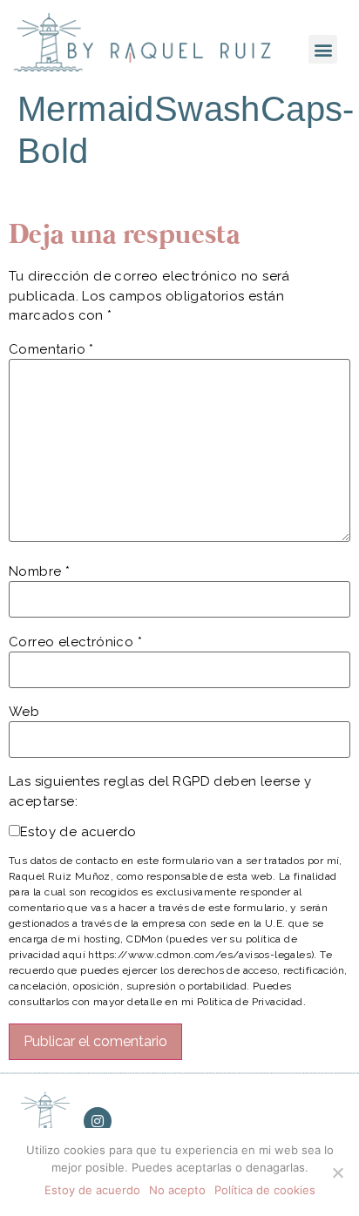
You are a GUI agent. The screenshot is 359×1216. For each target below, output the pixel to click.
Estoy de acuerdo (78, 832)
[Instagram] (98, 1121)
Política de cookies (264, 1190)
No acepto (177, 1190)
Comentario (51, 349)
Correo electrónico (75, 642)
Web (24, 712)
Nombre (39, 571)
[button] (322, 49)
